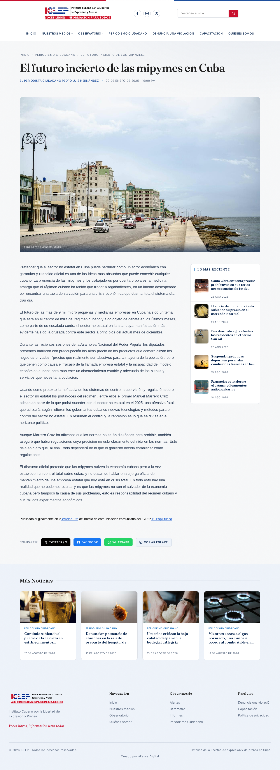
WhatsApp (120, 542)
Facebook (90, 542)
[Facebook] (137, 13)
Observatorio (89, 33)
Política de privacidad (253, 715)
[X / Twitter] (156, 13)
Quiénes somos (241, 33)
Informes (176, 715)
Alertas (175, 702)
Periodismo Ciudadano (128, 33)
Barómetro (177, 709)
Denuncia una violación (173, 33)
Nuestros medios (56, 33)
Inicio (31, 33)
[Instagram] (147, 13)
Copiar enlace (156, 542)
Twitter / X (58, 542)
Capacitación (211, 33)
